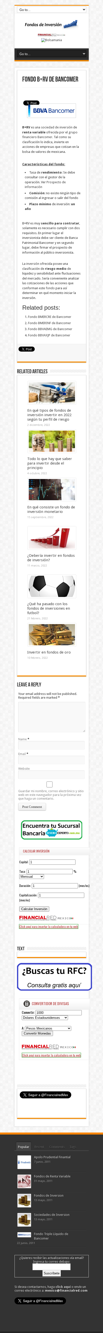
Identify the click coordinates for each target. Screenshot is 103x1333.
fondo (51, 288)
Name (22, 739)
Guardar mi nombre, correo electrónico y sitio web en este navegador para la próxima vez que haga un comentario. (51, 794)
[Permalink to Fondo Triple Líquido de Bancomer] (24, 1236)
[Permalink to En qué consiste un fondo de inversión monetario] (52, 500)
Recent (39, 1147)
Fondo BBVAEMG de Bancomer (50, 329)
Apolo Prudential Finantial (52, 1157)
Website (24, 768)
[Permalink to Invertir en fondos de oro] (52, 645)
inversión (33, 264)
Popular (23, 1147)
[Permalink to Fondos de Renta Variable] (24, 1187)
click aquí (63, 1287)
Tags (72, 1147)
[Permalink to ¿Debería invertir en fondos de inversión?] (52, 548)
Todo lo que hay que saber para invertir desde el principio (49, 463)
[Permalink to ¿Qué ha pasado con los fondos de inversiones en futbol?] (52, 597)
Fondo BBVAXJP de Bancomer (49, 335)
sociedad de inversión (57, 127)
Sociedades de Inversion (52, 1215)
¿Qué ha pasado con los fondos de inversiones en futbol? (48, 608)
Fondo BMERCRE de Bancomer (49, 317)
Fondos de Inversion (49, 1195)
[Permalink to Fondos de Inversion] (24, 1206)
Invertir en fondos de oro (49, 652)
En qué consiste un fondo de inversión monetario (51, 509)
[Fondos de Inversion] (51, 27)
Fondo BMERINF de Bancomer (49, 323)
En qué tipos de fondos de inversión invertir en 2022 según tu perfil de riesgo (49, 415)
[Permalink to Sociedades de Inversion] (24, 1225)
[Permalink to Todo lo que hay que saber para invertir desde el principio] (52, 452)
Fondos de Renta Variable (52, 1176)
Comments (57, 1147)
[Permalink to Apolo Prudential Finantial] (24, 1168)
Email (22, 754)
